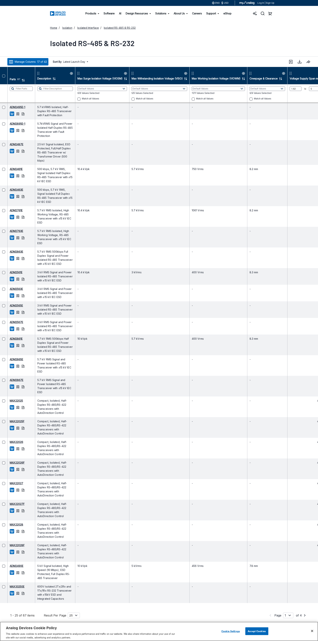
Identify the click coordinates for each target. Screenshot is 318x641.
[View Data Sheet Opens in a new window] (15, 113)
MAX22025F (9, 421)
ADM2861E (8, 338)
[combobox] (308, 62)
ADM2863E (9, 251)
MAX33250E (9, 586)
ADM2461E (8, 169)
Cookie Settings (230, 631)
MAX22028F (9, 545)
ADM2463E (9, 189)
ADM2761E (8, 210)
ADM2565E (8, 305)
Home (53, 27)
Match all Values (83, 98)
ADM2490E (9, 565)
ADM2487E (9, 144)
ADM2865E (9, 359)
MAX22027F (9, 503)
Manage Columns (31, 61)
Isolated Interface (88, 27)
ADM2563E (8, 288)
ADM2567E (9, 322)
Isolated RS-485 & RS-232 (120, 27)
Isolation (67, 27)
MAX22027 (9, 483)
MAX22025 (8, 400)
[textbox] (13, 93)
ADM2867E (9, 380)
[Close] (312, 631)
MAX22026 (9, 441)
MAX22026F (9, 462)
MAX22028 (9, 524)
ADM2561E (8, 272)
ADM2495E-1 (10, 107)
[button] (291, 62)
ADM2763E (9, 231)
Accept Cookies (257, 631)
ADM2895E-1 (10, 123)
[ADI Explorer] (255, 13)
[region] (159, 631)
